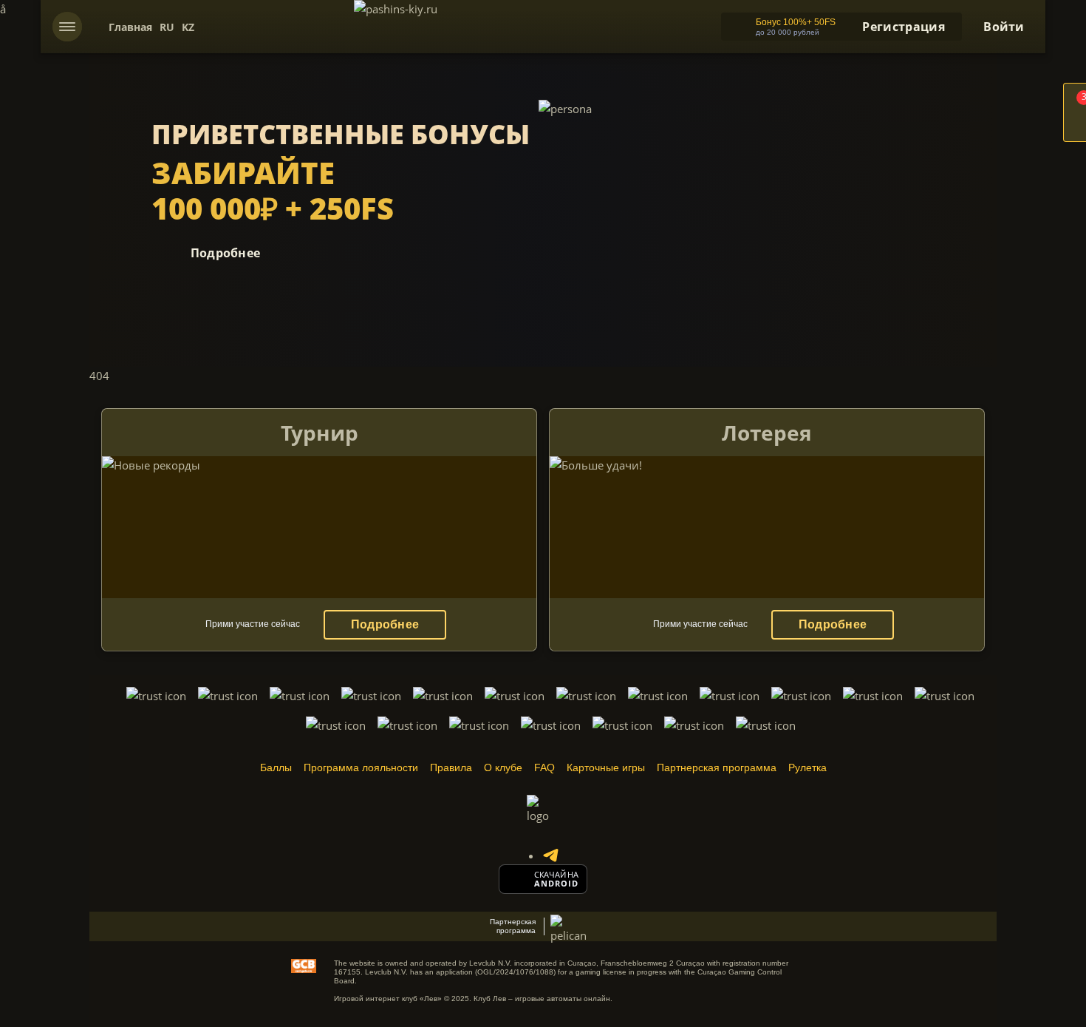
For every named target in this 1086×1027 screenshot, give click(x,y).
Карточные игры (606, 767)
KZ (188, 27)
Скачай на (556, 874)
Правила (451, 767)
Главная (130, 27)
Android (556, 883)
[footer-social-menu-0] (550, 855)
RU (167, 27)
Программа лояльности (361, 767)
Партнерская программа (716, 767)
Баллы (276, 767)
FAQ (544, 767)
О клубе (503, 767)
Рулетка (807, 767)
